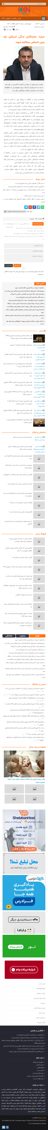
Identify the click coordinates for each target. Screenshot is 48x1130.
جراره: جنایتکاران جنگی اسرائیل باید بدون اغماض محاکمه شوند (24, 40)
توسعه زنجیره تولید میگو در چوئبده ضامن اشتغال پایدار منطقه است (25, 307)
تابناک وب (35, 1118)
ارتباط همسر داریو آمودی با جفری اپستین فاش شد (30, 1035)
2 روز (36, 740)
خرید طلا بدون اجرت (38, 1073)
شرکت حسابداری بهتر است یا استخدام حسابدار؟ (30, 1049)
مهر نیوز (5, 27)
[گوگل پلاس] (30, 207)
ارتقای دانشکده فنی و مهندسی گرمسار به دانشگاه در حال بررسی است (24, 689)
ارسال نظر (17, 266)
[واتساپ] (42, 207)
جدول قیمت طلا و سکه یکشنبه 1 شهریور (21, 345)
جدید (37, 636)
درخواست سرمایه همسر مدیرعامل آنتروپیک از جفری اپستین (27, 1038)
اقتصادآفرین (40, 1068)
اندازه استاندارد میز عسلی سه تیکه (22, 437)
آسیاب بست (40, 1070)
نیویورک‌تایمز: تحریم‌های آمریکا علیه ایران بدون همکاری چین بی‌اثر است (24, 291)
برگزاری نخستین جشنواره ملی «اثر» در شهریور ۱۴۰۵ (17, 567)
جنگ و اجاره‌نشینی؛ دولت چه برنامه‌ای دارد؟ (20, 484)
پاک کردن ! (8, 266)
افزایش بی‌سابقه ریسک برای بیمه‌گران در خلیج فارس (17, 475)
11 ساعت (39, 692)
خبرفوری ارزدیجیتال (38, 1062)
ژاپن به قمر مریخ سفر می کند (36, 734)
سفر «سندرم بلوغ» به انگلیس (23, 595)
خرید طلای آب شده (38, 1079)
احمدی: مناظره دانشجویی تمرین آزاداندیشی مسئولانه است (27, 695)
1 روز (40, 707)
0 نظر (17, 30)
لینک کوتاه (29, 212)
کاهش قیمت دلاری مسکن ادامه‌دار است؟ (20, 512)
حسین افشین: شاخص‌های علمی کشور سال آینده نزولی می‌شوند (26, 1052)
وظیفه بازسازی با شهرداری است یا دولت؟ (20, 503)
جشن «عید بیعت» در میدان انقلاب (33, 196)
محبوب (22, 636)
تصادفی (9, 636)
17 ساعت (6, 695)
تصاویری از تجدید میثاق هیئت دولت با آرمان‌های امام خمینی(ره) (25, 187)
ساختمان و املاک (39, 432)
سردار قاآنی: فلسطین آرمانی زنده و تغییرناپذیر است (29, 183)
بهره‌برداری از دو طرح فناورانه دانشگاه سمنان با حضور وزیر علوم (26, 698)
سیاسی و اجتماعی (39, 27)
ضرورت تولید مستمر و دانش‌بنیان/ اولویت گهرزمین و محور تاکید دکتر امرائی (23, 1046)
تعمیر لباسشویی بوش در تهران (35, 1076)
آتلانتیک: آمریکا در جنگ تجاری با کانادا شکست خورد (29, 288)
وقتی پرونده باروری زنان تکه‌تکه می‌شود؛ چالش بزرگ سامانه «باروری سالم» (26, 780)
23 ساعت (39, 701)
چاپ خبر (8, 30)
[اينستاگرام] (7, 1127)
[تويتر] (26, 207)
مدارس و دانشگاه (39, 684)
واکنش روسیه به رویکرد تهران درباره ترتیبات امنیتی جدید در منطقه (25, 303)
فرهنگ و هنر (40, 534)
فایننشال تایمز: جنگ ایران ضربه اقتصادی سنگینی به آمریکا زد (27, 294)
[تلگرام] (38, 207)
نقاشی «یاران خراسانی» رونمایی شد (22, 557)
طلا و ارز (42, 330)
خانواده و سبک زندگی (37, 747)
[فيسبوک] (34, 207)
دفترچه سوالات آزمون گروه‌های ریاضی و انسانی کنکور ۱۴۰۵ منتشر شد (24, 704)
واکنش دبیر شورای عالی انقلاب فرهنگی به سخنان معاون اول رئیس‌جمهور (23, 716)
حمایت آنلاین (40, 1065)
